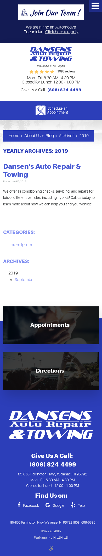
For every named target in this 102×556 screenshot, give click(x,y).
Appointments (50, 325)
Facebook (31, 506)
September (25, 279)
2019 (84, 135)
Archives (66, 135)
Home (13, 135)
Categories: (19, 232)
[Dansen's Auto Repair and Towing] (51, 54)
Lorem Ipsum (20, 245)
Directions (50, 371)
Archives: (16, 261)
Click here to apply (61, 32)
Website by (51, 538)
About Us (32, 135)
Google (58, 506)
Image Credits (51, 531)
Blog (50, 135)
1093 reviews (66, 71)
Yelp (81, 506)
